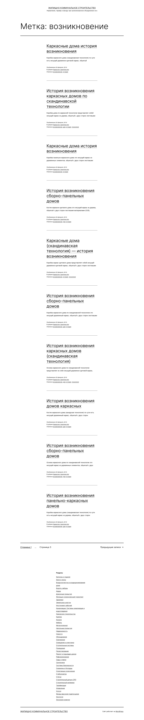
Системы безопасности (65, 665)
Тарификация (61, 685)
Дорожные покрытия (64, 594)
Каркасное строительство (61, 70)
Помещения (60, 648)
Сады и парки (61, 660)
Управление (60, 688)
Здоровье (59, 600)
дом (64, 127)
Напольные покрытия (64, 628)
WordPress (119, 711)
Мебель (59, 623)
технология (75, 127)
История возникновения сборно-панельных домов (70, 195)
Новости (59, 634)
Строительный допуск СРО (66, 680)
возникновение (57, 72)
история (65, 72)
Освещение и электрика (65, 642)
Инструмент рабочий (64, 605)
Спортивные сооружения (65, 671)
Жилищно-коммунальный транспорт (69, 597)
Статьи (58, 677)
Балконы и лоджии (63, 577)
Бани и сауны (61, 580)
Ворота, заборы (62, 588)
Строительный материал (65, 682)
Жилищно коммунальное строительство (72, 8)
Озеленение (60, 640)
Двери (58, 591)
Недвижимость (62, 631)
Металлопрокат (62, 625)
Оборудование (61, 637)
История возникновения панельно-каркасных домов (70, 500)
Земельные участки (63, 602)
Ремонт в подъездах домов (66, 654)
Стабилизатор (61, 674)
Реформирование (62, 657)
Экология (59, 697)
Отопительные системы (65, 645)
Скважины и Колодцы (64, 668)
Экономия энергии (63, 700)
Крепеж (59, 617)
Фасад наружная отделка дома (67, 694)
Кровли (59, 620)
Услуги (58, 691)
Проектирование (62, 651)
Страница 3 (45, 547)
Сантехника (60, 662)
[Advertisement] (34, 583)
